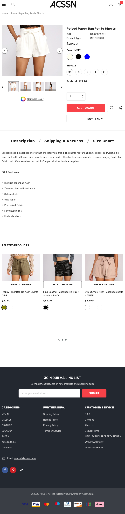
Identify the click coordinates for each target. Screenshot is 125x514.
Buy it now (95, 118)
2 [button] (62, 340)
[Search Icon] (16, 4)
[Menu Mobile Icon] (4, 4)
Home (5, 13)
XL (104, 72)
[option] (32, 50)
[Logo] (63, 4)
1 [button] (59, 340)
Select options (21, 284)
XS (69, 72)
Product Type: (74, 38)
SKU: (69, 34)
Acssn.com (88, 494)
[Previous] (4, 51)
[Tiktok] (21, 470)
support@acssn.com (25, 458)
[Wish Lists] (111, 108)
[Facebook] (5, 470)
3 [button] (66, 340)
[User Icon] (111, 4)
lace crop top (72, 161)
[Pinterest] (13, 470)
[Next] (59, 51)
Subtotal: (72, 81)
